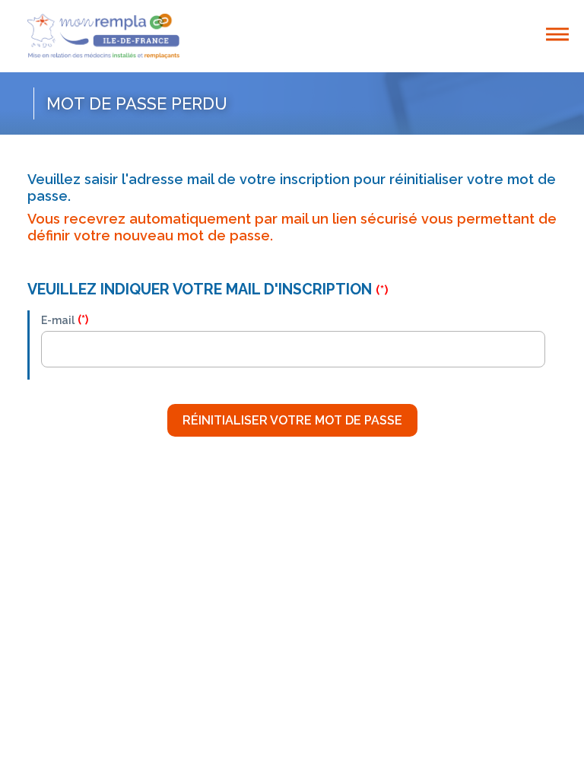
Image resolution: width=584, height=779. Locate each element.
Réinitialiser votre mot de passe (292, 420)
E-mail (58, 320)
